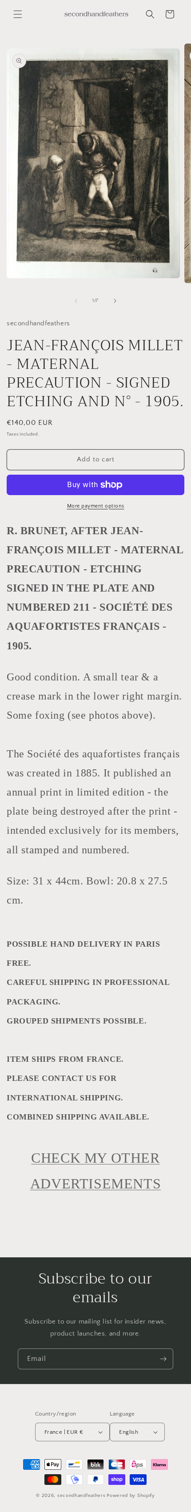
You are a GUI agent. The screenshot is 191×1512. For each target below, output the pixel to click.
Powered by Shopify (131, 1495)
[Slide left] (76, 301)
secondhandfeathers (81, 1495)
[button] (18, 14)
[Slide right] (115, 301)
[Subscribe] (163, 1358)
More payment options (95, 506)
